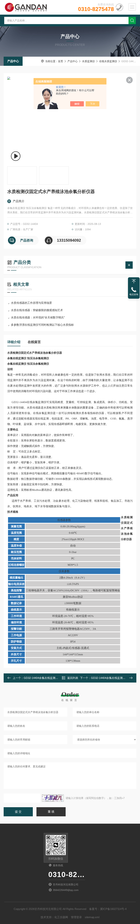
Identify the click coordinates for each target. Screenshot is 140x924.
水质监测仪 (88, 61)
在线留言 (34, 342)
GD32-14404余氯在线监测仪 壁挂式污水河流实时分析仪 (58, 677)
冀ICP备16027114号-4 (113, 908)
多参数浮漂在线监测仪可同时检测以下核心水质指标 (42, 324)
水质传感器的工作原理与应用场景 (31, 302)
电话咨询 (133, 294)
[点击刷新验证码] (53, 798)
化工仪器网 (61, 917)
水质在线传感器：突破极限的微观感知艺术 (37, 310)
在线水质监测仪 (108, 61)
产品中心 (13, 61)
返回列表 (72, 677)
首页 (60, 61)
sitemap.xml (92, 917)
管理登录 (76, 917)
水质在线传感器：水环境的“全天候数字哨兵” (38, 317)
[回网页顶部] (133, 281)
